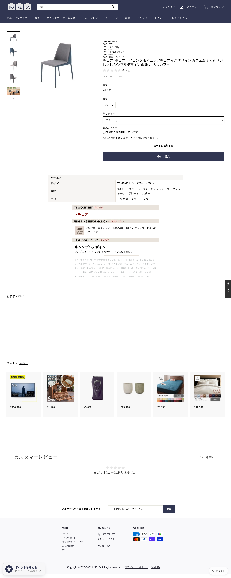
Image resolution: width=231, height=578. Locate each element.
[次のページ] (13, 97)
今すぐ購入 (163, 156)
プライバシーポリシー (136, 567)
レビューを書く (204, 457)
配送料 (114, 138)
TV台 (111, 44)
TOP (105, 41)
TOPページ (67, 534)
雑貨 (37, 18)
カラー (106, 99)
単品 (111, 54)
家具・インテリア (17, 18)
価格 (105, 84)
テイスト (159, 18)
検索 (64, 550)
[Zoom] (57, 65)
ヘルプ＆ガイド (166, 7)
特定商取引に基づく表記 (72, 542)
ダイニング (114, 49)
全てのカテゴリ (181, 18)
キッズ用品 (91, 18)
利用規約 (155, 567)
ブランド (142, 18)
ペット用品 (111, 18)
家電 (127, 18)
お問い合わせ (68, 546)
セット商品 (114, 47)
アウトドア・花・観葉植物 (62, 18)
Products (113, 41)
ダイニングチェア (117, 52)
